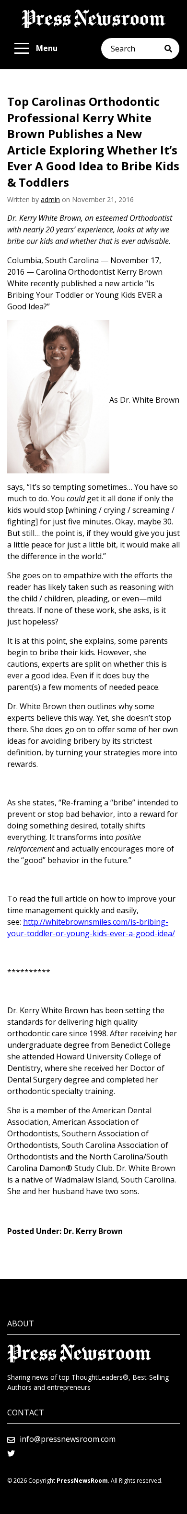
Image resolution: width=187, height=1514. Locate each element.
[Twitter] (11, 1453)
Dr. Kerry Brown (93, 1231)
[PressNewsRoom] (93, 19)
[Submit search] (172, 49)
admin (50, 199)
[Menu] (21, 48)
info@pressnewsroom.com (68, 1439)
